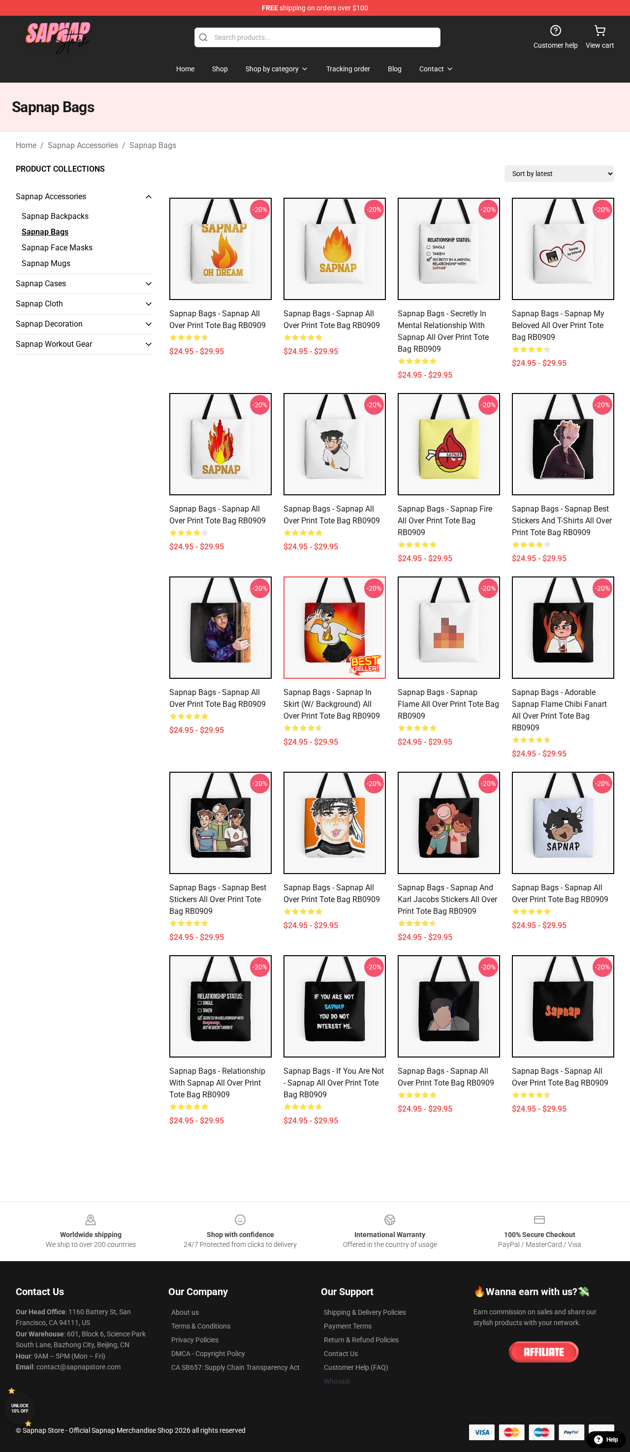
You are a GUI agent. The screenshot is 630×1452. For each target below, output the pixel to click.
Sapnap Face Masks (57, 247)
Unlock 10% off (20, 1408)
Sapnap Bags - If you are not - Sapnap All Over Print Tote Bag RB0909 (334, 1082)
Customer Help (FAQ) (356, 1367)
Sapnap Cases (41, 283)
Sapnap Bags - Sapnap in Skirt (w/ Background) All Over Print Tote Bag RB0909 (332, 704)
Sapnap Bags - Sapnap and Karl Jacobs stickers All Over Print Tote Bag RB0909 (447, 899)
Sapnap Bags (152, 145)
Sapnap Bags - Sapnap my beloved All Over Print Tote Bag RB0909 (558, 325)
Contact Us (341, 1354)
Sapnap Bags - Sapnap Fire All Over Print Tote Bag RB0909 (445, 520)
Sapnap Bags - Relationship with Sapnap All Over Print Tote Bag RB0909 (217, 1082)
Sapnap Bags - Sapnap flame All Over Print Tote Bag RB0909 (448, 704)
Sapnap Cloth (39, 303)
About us (185, 1312)
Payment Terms (348, 1326)
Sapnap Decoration (49, 324)
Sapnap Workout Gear (54, 344)
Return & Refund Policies (361, 1340)
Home (26, 145)
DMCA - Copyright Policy (208, 1354)
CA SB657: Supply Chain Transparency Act (235, 1367)
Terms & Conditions (200, 1326)
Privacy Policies (195, 1340)
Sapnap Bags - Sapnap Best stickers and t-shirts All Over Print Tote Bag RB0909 (562, 520)
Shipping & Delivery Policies (365, 1312)
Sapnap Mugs (46, 263)
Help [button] (612, 1439)
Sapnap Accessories (83, 145)
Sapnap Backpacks (55, 216)
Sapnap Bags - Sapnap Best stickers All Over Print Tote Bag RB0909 (217, 899)
